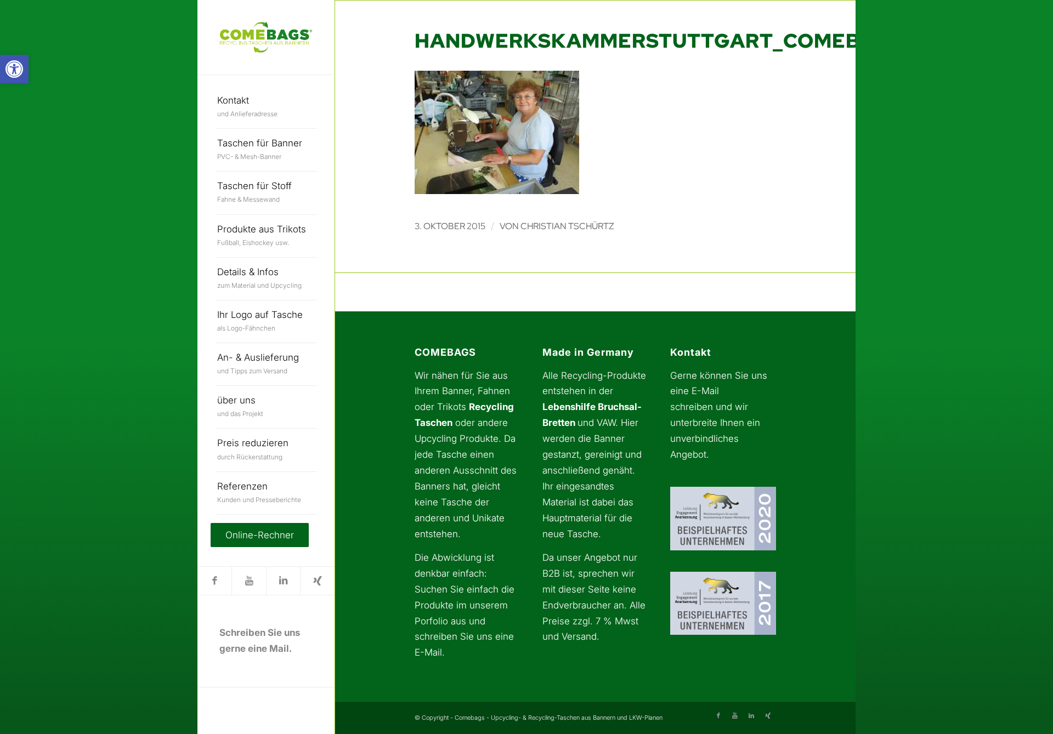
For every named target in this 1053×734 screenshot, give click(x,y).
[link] (14, 69)
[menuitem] (266, 107)
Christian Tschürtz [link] (567, 226)
